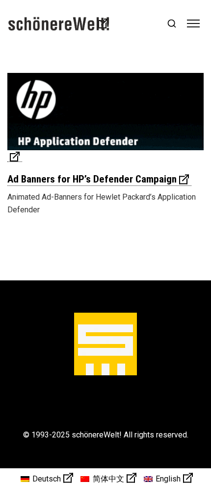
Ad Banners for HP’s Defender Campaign (92, 179)
